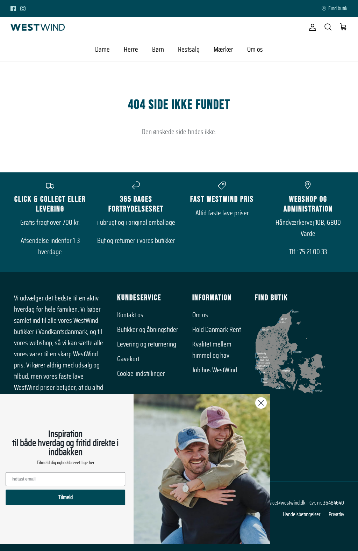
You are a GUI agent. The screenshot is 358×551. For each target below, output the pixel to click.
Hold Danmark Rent (216, 329)
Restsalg (189, 49)
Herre (131, 49)
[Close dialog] (271, 403)
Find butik (338, 8)
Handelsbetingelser (302, 514)
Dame (102, 49)
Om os (255, 49)
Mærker (223, 49)
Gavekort (128, 359)
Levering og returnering (146, 344)
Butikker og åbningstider (147, 329)
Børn (158, 49)
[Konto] (311, 27)
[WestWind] (37, 27)
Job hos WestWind (214, 370)
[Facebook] (13, 8)
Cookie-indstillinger (141, 373)
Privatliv (336, 514)
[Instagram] (23, 8)
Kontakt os (130, 315)
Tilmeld (75, 497)
